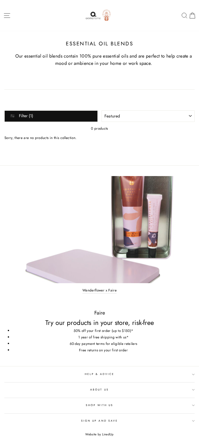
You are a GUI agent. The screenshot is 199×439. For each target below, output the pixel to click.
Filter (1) (25, 116)
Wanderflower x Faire (99, 290)
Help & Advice (99, 374)
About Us (99, 390)
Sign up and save (99, 421)
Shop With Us (99, 405)
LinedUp (107, 434)
